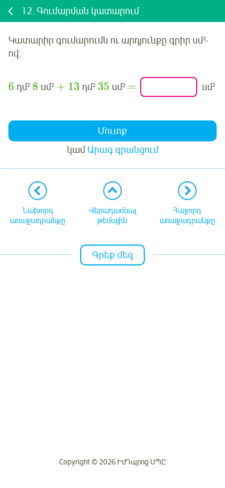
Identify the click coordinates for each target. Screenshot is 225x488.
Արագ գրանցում (123, 150)
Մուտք (112, 131)
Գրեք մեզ (112, 255)
